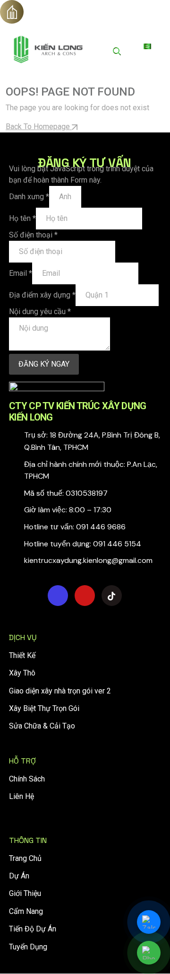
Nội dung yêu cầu (40, 311)
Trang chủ (25, 858)
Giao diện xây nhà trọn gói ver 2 (60, 690)
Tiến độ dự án (32, 928)
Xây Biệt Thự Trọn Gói (44, 708)
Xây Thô (22, 672)
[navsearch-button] (117, 51)
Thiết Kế (22, 655)
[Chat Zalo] (149, 922)
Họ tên (22, 218)
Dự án (19, 875)
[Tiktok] (112, 595)
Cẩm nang (26, 911)
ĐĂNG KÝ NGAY (43, 364)
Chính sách (27, 778)
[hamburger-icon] (147, 46)
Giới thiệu (25, 893)
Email (20, 273)
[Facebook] (58, 595)
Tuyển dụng (28, 946)
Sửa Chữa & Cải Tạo (42, 725)
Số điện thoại (33, 234)
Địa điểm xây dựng (42, 294)
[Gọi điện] (149, 953)
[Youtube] (85, 595)
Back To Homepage (39, 126)
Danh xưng (29, 196)
